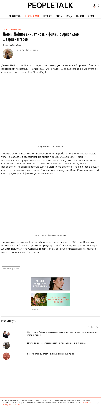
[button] (97, 327)
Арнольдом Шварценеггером (64, 68)
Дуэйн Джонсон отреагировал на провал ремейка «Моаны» (56, 343)
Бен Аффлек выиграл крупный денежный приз (50, 354)
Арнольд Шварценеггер (11, 268)
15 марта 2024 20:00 (12, 45)
